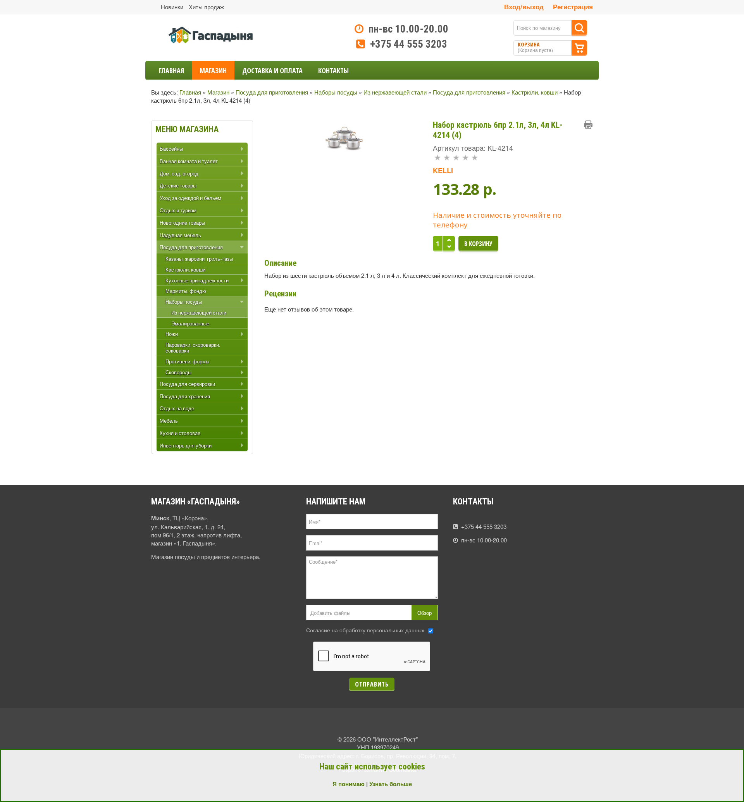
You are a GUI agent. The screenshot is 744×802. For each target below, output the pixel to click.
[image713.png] (344, 137)
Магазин (218, 92)
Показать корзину (579, 48)
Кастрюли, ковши (535, 92)
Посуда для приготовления (272, 92)
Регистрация (573, 6)
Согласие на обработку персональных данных (365, 630)
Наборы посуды (335, 92)
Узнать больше (390, 784)
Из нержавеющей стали (395, 92)
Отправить (372, 684)
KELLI (443, 170)
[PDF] (575, 124)
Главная (190, 92)
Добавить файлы (330, 612)
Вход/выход (524, 6)
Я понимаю (348, 784)
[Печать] (588, 124)
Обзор (424, 612)
